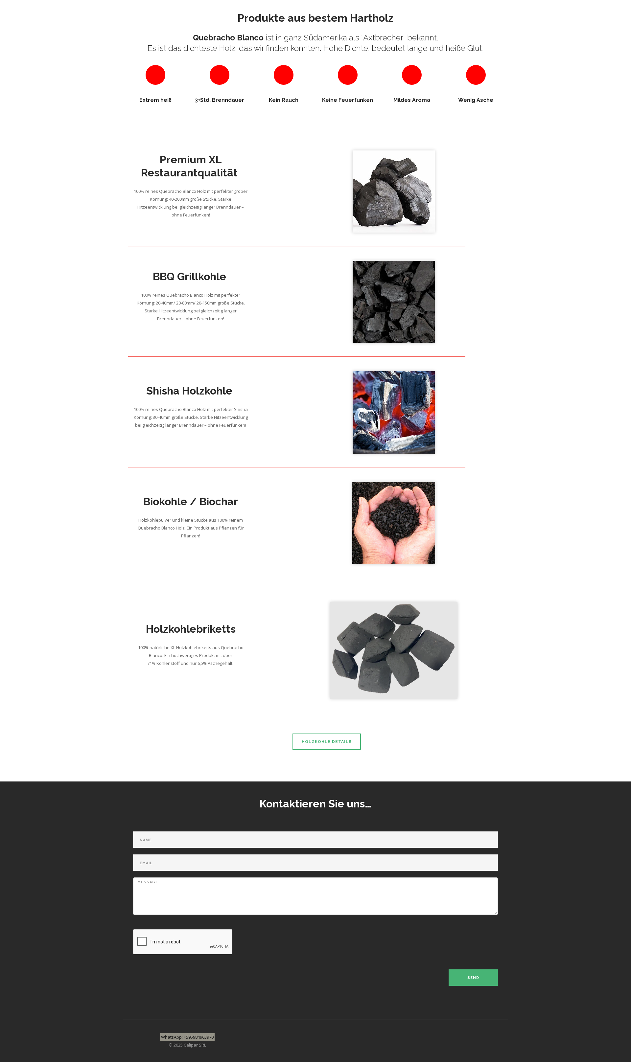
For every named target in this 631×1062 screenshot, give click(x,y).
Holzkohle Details (327, 741)
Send (473, 978)
